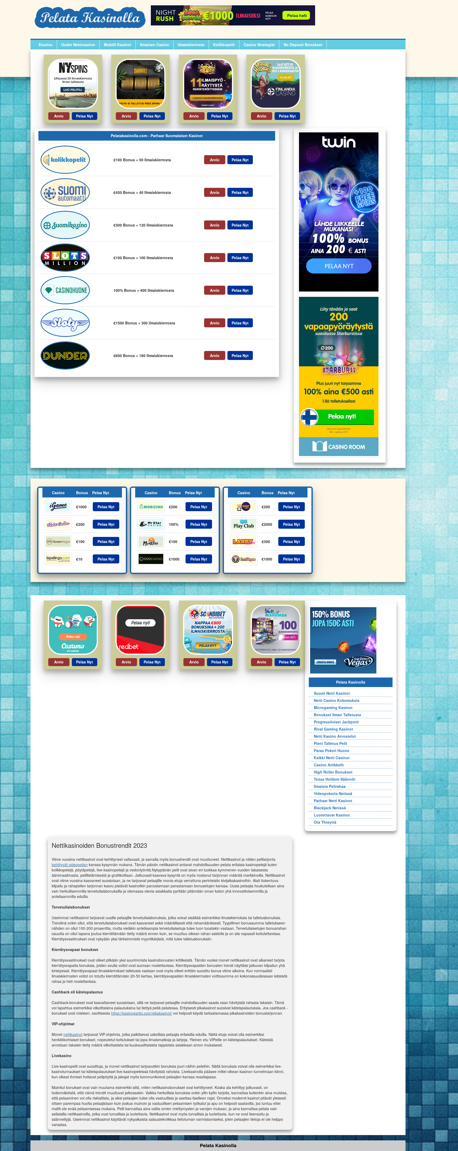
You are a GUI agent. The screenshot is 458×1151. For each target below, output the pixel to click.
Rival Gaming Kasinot (331, 729)
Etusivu (45, 44)
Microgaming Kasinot (331, 707)
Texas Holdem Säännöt (332, 779)
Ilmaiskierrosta (191, 44)
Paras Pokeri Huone (329, 750)
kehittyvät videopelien (70, 864)
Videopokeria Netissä (331, 793)
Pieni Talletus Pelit (328, 743)
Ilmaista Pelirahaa (328, 786)
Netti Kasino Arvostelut (333, 736)
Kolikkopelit (224, 44)
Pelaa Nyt (84, 116)
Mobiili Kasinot (117, 44)
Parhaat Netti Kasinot (331, 800)
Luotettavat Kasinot (330, 815)
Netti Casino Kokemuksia (334, 700)
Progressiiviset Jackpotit (334, 721)
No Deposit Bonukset (303, 44)
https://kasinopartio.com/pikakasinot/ (141, 1013)
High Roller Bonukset (331, 772)
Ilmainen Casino (154, 44)
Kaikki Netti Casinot (330, 757)
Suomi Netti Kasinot (330, 693)
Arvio (59, 116)
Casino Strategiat (259, 44)
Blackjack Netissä (328, 807)
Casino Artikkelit (327, 764)
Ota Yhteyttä (323, 822)
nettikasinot (72, 1034)
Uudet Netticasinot (78, 44)
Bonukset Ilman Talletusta (335, 714)
